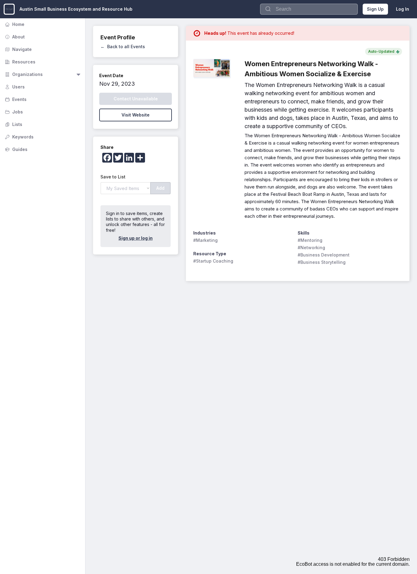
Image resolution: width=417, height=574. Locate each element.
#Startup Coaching (213, 261)
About (14, 36)
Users (14, 86)
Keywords (19, 136)
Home (14, 24)
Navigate (18, 49)
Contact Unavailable (136, 98)
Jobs (13, 111)
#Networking (311, 247)
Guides (15, 149)
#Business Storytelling (322, 262)
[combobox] (309, 9)
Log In (402, 9)
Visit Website (135, 114)
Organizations (23, 74)
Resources (19, 61)
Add (160, 188)
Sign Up (375, 9)
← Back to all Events (122, 46)
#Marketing (205, 240)
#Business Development (324, 254)
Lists (13, 124)
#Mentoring (310, 240)
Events (15, 99)
